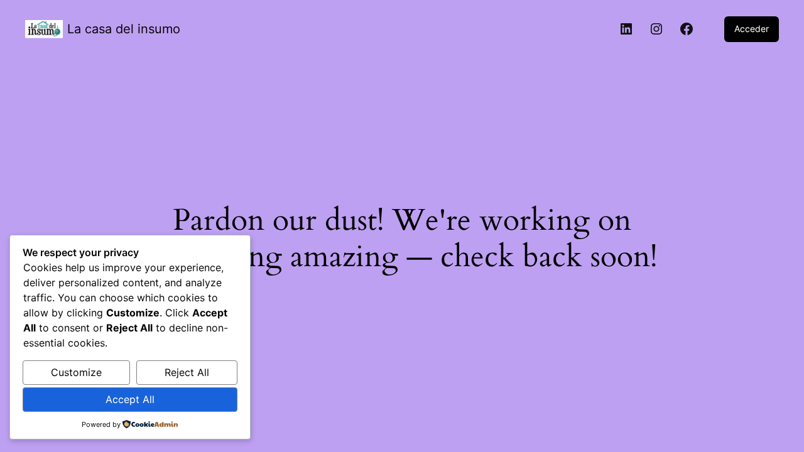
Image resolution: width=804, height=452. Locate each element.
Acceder (751, 28)
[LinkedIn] (626, 28)
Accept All (130, 399)
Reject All (187, 372)
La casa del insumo (123, 28)
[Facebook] (686, 28)
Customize (76, 372)
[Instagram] (656, 28)
